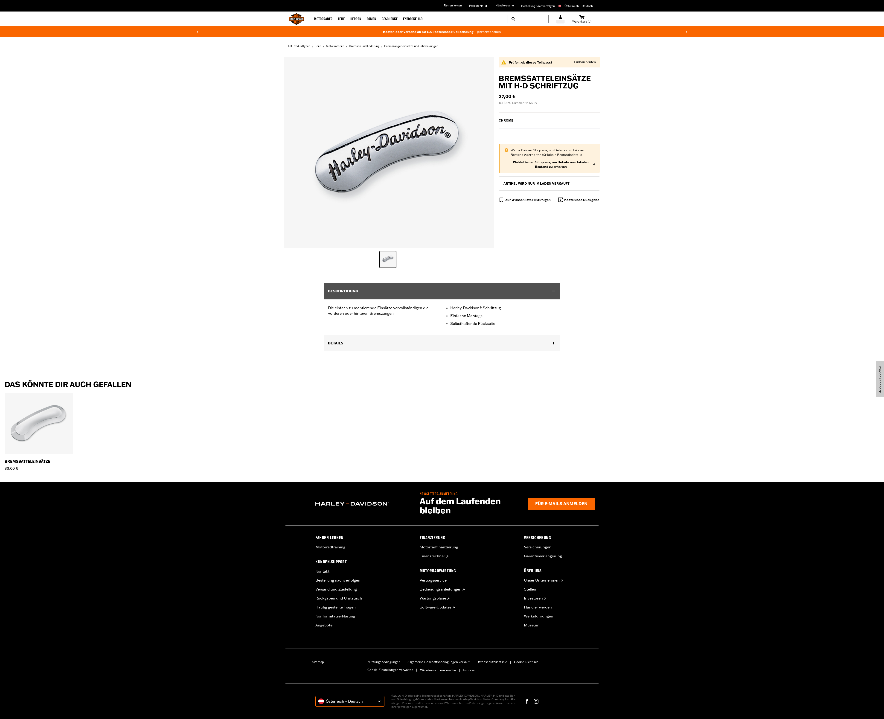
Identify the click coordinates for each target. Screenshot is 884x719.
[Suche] (528, 19)
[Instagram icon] (536, 701)
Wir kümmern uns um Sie (438, 670)
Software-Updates (435, 607)
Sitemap (318, 662)
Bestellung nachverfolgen (538, 6)
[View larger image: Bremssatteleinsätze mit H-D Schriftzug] (389, 152)
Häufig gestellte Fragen (335, 607)
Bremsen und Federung (364, 46)
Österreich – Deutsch (578, 6)
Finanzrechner (432, 556)
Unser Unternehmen (542, 580)
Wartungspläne (433, 598)
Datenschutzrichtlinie (492, 662)
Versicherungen (537, 547)
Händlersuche (504, 5)
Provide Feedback (880, 379)
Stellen (530, 589)
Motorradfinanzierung (439, 547)
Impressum (471, 670)
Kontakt (322, 571)
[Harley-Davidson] (364, 504)
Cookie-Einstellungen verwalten (390, 670)
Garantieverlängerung (543, 556)
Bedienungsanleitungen (440, 589)
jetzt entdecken (489, 32)
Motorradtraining (330, 547)
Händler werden (538, 607)
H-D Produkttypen (298, 46)
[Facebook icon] (527, 701)
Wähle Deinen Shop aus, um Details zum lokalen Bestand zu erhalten (551, 164)
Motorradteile (335, 46)
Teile (318, 46)
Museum (531, 625)
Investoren (533, 598)
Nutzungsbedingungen (384, 662)
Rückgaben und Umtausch (338, 598)
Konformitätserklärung (335, 616)
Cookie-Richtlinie (526, 662)
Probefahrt (476, 5)
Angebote (323, 625)
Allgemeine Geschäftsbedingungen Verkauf (438, 662)
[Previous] (197, 31)
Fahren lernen (453, 5)
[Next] (686, 31)
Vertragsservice (433, 580)
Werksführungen (538, 616)
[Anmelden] (560, 19)
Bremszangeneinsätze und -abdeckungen (411, 46)
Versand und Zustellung (336, 589)
